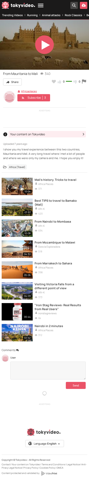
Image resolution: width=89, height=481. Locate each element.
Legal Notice (73, 464)
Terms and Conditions (53, 464)
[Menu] (40, 6)
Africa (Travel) (17, 167)
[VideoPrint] (49, 473)
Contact (6, 464)
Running (32, 15)
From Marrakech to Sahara (53, 263)
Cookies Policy (47, 467)
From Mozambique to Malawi (55, 242)
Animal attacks (51, 15)
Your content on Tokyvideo (26, 464)
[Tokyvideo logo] (18, 6)
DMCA (60, 467)
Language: (45, 443)
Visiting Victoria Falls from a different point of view (54, 286)
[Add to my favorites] (54, 81)
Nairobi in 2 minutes (49, 326)
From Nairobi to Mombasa (53, 221)
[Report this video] (84, 81)
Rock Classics (73, 15)
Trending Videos (12, 15)
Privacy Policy (30, 467)
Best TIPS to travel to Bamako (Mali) (56, 202)
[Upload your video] (83, 5)
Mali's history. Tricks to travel (55, 180)
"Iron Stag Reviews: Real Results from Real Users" (58, 307)
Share (15, 82)
